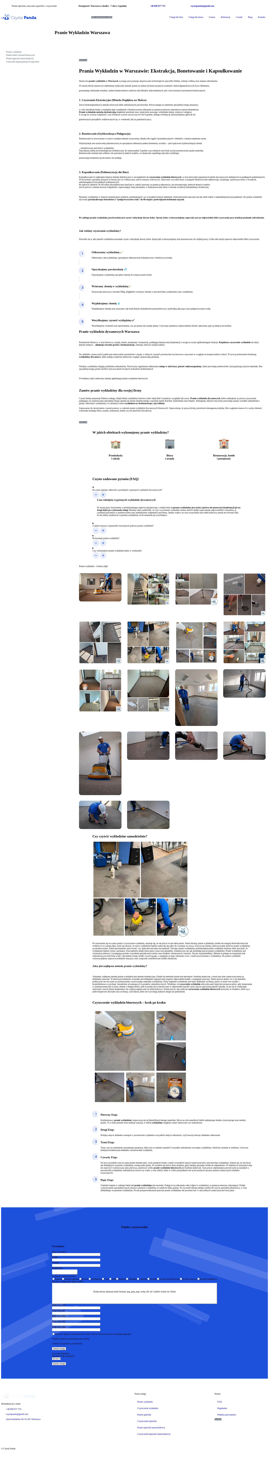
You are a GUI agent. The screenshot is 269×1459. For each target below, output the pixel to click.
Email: (55, 1257)
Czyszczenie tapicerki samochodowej (153, 1434)
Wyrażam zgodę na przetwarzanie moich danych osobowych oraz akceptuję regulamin (93, 1334)
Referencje (225, 17)
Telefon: (55, 1262)
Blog (250, 17)
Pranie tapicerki (144, 1414)
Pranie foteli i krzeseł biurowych (20, 55)
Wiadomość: (57, 1268)
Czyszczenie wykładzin (147, 1408)
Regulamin (222, 1408)
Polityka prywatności (226, 1414)
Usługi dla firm (176, 17)
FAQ (219, 1402)
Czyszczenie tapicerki (146, 1421)
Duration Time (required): (63, 1356)
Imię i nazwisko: (59, 1251)
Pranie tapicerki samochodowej (20, 58)
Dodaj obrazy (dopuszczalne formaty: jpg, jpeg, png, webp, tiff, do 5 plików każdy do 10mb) (134, 1291)
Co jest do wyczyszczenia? (64, 1276)
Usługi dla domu (195, 17)
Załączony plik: (59, 1305)
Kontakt (261, 17)
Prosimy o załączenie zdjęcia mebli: (67, 1281)
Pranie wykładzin (14, 52)
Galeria (212, 17)
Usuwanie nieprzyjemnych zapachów (22, 61)
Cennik (239, 17)
